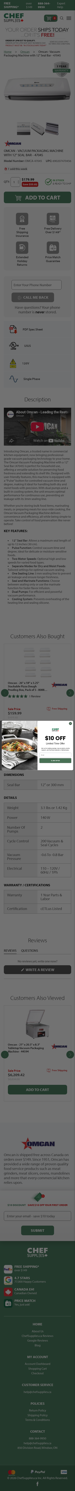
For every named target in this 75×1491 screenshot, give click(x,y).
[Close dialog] (70, 723)
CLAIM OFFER (55, 760)
